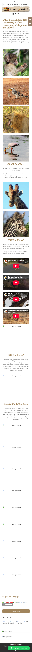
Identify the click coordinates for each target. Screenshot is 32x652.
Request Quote (16, 611)
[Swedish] (25, 602)
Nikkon (16, 644)
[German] (12, 602)
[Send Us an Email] (14, 1)
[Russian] (19, 602)
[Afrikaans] (3, 602)
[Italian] (14, 602)
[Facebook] (6, 623)
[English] (7, 602)
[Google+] (13, 623)
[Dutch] (5, 602)
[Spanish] (22, 602)
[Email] (26, 623)
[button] (19, 648)
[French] (10, 602)
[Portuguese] (17, 602)
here (27, 41)
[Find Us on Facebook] (17, 1)
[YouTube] (19, 623)
